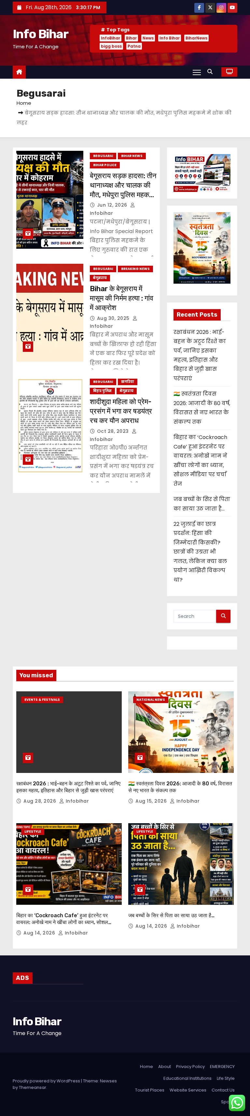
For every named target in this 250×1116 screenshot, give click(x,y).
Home (24, 103)
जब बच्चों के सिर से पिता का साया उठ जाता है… (171, 915)
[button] (211, 72)
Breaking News (135, 268)
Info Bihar (40, 33)
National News (150, 699)
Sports (228, 1102)
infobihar (76, 801)
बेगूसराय (100, 277)
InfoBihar (110, 38)
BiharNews (196, 38)
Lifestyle (32, 831)
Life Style (226, 1078)
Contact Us (223, 1090)
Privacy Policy (190, 1066)
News (148, 38)
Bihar (131, 38)
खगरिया (127, 381)
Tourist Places (149, 1090)
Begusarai (103, 155)
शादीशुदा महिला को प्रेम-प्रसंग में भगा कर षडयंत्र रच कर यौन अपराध (121, 411)
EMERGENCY (222, 1066)
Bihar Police (105, 165)
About (164, 1066)
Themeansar (32, 1087)
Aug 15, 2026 (151, 801)
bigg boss (111, 46)
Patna (134, 46)
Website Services (188, 1090)
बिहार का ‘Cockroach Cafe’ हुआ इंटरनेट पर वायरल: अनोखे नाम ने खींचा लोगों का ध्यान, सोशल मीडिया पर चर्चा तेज (62, 922)
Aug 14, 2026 (40, 933)
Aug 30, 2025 (114, 318)
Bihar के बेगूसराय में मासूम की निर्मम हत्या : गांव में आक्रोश (121, 298)
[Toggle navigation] (196, 72)
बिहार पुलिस (102, 390)
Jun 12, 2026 (113, 205)
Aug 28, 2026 (40, 801)
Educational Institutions (187, 1078)
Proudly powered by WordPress (47, 1081)
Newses (108, 1081)
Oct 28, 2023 (114, 431)
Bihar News (132, 155)
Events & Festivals (42, 699)
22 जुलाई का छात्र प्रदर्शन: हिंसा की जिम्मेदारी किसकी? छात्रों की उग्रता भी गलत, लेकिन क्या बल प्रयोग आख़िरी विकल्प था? (200, 552)
